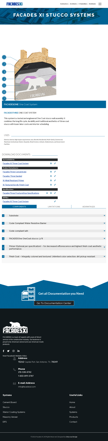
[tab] (19, 206)
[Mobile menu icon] (100, 4)
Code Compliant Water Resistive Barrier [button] (27, 223)
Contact (73, 422)
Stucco (6, 407)
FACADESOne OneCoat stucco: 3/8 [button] (26, 238)
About (72, 407)
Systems (73, 412)
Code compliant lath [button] (18, 231)
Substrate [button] (13, 215)
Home (72, 402)
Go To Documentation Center (54, 303)
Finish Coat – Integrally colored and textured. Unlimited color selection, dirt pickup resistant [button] (52, 256)
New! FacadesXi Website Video (15, 356)
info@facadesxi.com (27, 387)
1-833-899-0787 (26, 376)
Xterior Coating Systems (14, 412)
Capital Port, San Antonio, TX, (38, 362)
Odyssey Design (71, 437)
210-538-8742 (24, 372)
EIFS (5, 422)
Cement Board (9, 402)
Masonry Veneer (10, 417)
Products (73, 417)
